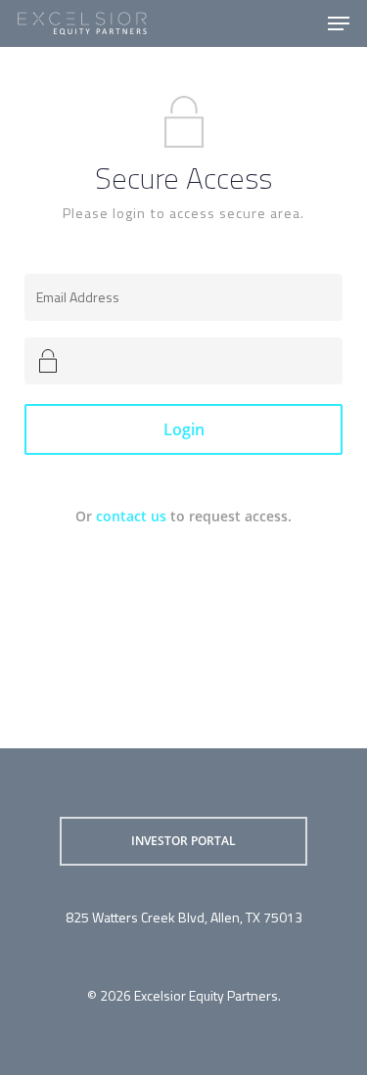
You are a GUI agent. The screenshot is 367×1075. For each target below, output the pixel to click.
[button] (338, 23)
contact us (131, 516)
